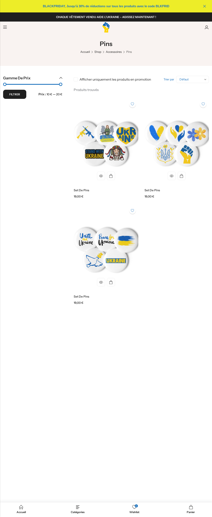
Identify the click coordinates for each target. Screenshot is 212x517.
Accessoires (114, 52)
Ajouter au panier (111, 176)
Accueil (85, 52)
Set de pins (81, 190)
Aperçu (101, 176)
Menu (5, 27)
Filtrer (14, 94)
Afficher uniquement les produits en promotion (115, 79)
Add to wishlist (132, 104)
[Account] (206, 27)
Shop (97, 52)
